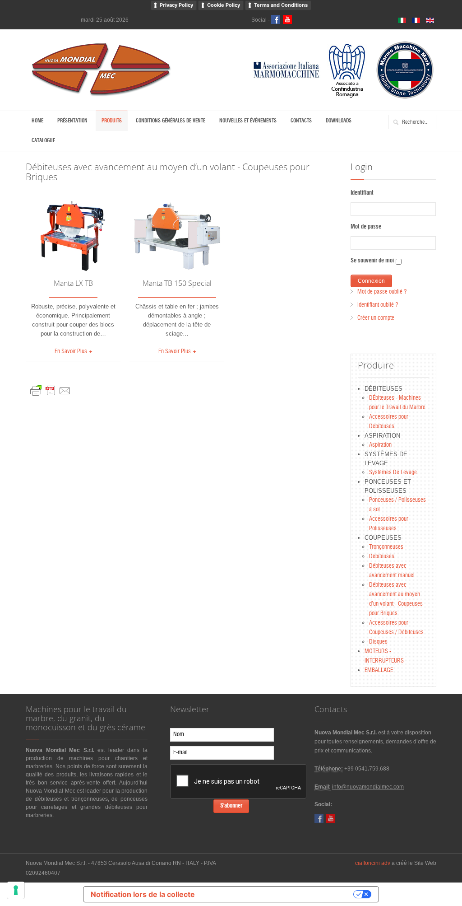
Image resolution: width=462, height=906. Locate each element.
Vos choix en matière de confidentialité (278, 894)
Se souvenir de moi (372, 261)
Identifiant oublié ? (377, 305)
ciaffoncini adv (372, 863)
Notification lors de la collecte (143, 894)
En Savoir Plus (71, 352)
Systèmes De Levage (393, 473)
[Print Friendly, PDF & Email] (50, 388)
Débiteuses (381, 557)
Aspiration (380, 445)
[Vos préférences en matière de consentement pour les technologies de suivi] (15, 890)
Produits (112, 120)
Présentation (72, 120)
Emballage (379, 670)
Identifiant (362, 193)
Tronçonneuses (386, 547)
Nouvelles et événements (248, 120)
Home (37, 120)
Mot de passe (366, 227)
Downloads (338, 120)
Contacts (301, 120)
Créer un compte (375, 318)
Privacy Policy (176, 5)
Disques (378, 642)
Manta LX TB (73, 283)
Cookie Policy (223, 5)
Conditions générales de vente (170, 120)
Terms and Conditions (281, 5)
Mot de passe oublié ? (382, 292)
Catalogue (43, 140)
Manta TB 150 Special (177, 283)
